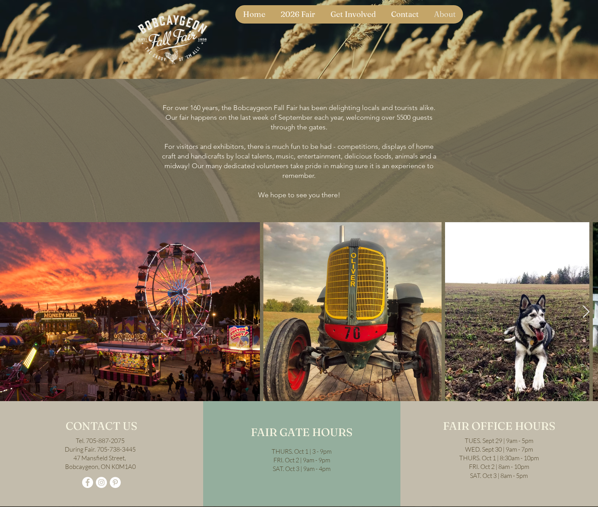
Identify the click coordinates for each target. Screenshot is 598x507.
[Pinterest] (115, 482)
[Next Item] (586, 312)
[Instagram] (101, 482)
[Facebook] (87, 482)
